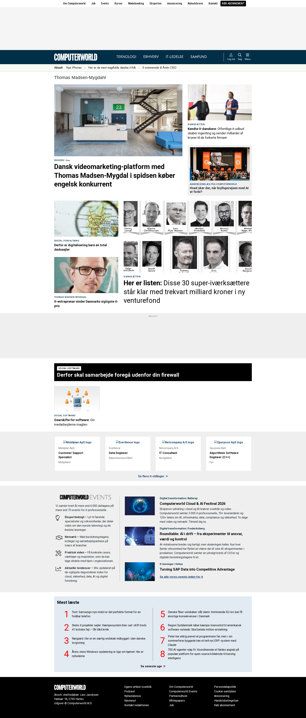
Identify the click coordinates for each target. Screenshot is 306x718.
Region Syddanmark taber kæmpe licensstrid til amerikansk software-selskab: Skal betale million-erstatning (204, 627)
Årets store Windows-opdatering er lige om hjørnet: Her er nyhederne (107, 654)
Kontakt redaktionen (136, 705)
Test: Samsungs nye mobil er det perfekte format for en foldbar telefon (106, 614)
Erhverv (151, 56)
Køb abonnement (233, 3)
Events (105, 3)
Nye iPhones (74, 68)
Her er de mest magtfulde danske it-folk (112, 68)
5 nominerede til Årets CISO (159, 68)
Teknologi (126, 56)
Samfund (199, 56)
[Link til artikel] (118, 120)
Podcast (129, 691)
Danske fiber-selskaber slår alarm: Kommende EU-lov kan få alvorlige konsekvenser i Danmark (205, 614)
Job (93, 3)
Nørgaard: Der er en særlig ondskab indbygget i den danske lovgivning (108, 640)
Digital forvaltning (66, 241)
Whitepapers (177, 700)
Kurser (119, 3)
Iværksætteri (196, 124)
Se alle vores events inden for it (181, 577)
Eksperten (156, 3)
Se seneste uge (152, 666)
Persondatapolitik (225, 686)
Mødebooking (136, 3)
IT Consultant (168, 453)
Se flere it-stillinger (151, 476)
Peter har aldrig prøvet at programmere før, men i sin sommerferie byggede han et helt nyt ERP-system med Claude (202, 641)
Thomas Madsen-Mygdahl (70, 297)
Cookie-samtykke (225, 691)
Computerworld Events (183, 691)
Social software (69, 368)
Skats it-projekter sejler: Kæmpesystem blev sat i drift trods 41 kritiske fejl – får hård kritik (109, 627)
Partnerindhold (178, 696)
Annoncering (174, 3)
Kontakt (213, 3)
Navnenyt (130, 700)
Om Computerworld (74, 3)
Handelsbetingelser (226, 700)
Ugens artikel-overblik (138, 686)
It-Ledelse (174, 56)
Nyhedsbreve (195, 3)
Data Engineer (118, 453)
